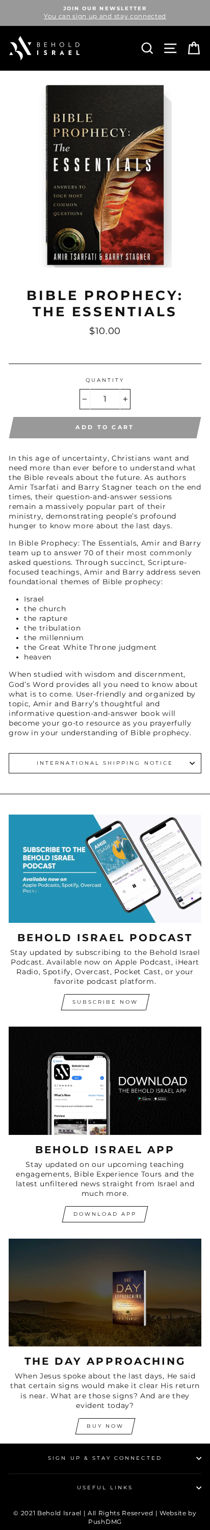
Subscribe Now (105, 1002)
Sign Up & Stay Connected (105, 1458)
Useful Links (105, 1487)
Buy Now (105, 1426)
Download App (105, 1214)
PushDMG (105, 1521)
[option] (105, 13)
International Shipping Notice (105, 763)
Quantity (105, 380)
